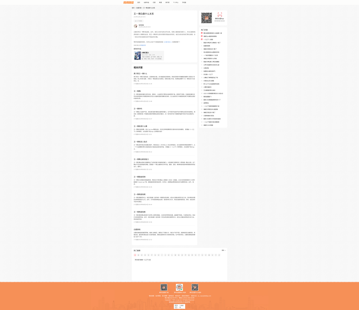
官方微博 (164, 296)
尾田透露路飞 (207, 96)
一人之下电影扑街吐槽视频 (211, 122)
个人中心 (175, 2)
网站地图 (151, 296)
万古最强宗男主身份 (209, 90)
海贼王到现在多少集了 (210, 49)
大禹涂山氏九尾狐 (209, 80)
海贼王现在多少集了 (209, 112)
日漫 (154, 2)
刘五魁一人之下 (208, 74)
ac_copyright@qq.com (204, 296)
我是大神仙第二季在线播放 (211, 61)
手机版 (184, 2)
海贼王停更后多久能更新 (211, 109)
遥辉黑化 (206, 103)
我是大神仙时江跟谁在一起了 (212, 42)
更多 (223, 250)
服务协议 (171, 296)
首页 (138, 2)
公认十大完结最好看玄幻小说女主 (213, 93)
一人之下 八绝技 (208, 39)
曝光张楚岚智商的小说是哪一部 (213, 33)
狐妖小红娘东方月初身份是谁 (212, 119)
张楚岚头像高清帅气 (209, 71)
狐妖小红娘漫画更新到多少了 (212, 100)
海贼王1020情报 (208, 125)
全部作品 (146, 2)
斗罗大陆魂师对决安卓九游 (211, 65)
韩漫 (160, 2)
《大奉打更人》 (167, 42)
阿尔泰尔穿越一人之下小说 (143, 260)
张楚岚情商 (207, 46)
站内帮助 (158, 296)
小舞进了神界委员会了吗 (211, 77)
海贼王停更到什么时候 (210, 58)
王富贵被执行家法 (209, 115)
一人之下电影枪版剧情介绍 (211, 106)
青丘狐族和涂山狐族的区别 (211, 52)
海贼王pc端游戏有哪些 (210, 36)
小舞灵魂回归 (207, 87)
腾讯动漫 (128, 2)
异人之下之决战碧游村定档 (211, 84)
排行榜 (167, 2)
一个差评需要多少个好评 (211, 55)
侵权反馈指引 (186, 296)
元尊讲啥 (206, 68)
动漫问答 (138, 8)
